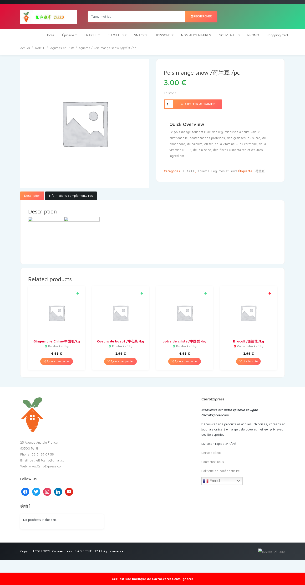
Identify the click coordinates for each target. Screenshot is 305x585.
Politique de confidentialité (220, 471)
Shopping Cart (277, 35)
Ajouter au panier (199, 104)
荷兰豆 (260, 171)
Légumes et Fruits (62, 48)
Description (32, 195)
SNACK (139, 35)
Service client (211, 453)
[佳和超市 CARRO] (48, 16)
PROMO (253, 35)
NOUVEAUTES (229, 35)
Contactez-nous (212, 462)
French (214, 481)
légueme (84, 48)
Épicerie (68, 35)
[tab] (32, 196)
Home (50, 35)
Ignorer (187, 579)
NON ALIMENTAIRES (196, 35)
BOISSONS (163, 35)
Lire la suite (250, 361)
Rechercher (202, 16)
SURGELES (116, 35)
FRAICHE (91, 35)
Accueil (25, 48)
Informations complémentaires (71, 195)
